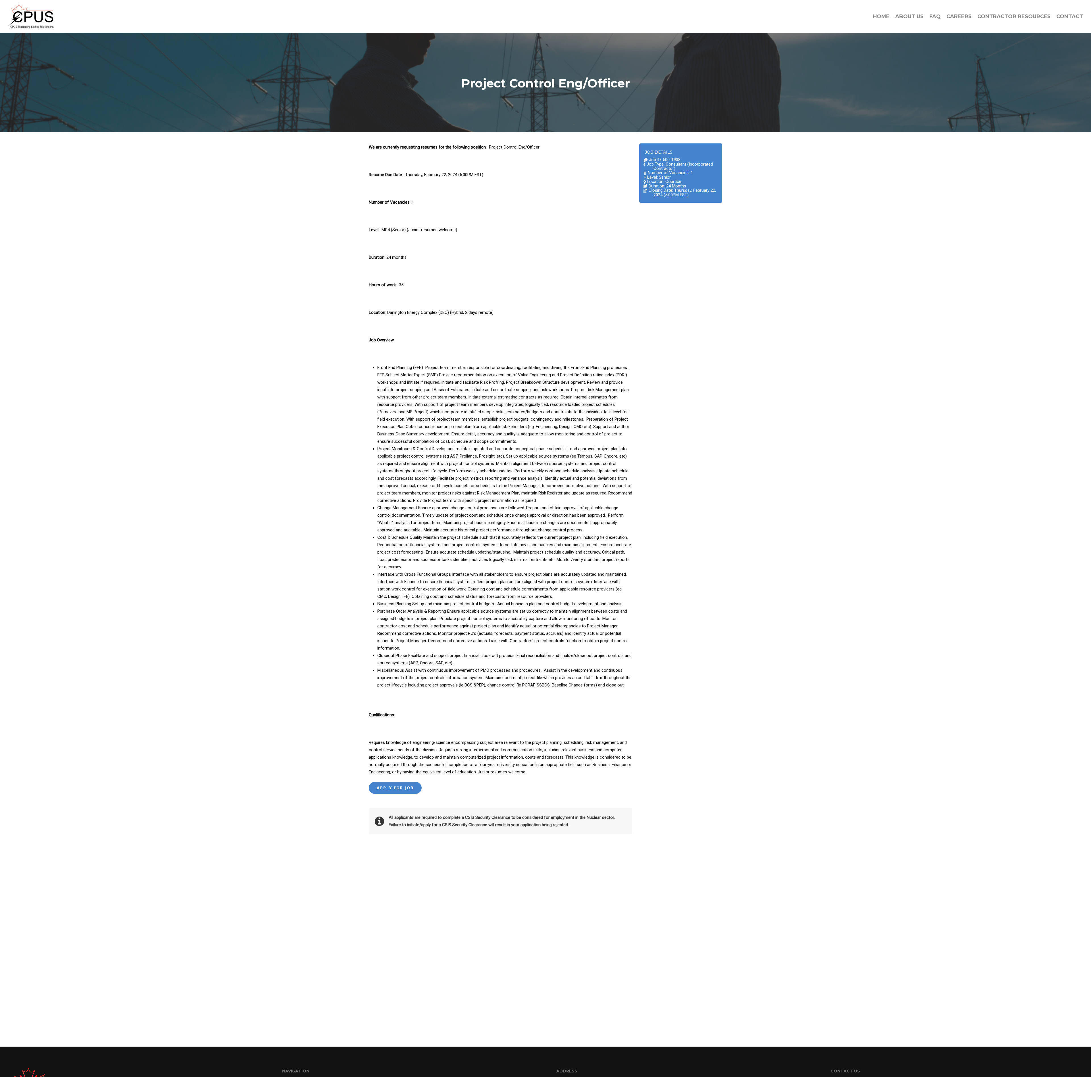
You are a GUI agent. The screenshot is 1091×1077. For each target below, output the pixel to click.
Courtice (673, 181)
